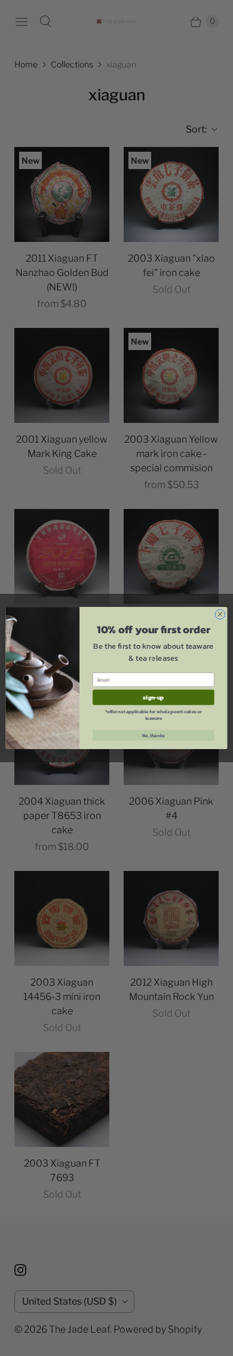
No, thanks (153, 735)
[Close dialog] (220, 614)
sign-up (153, 697)
